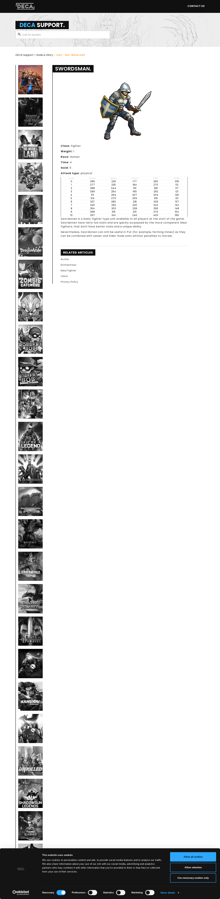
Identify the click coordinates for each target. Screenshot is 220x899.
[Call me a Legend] (30, 436)
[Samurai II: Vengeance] (30, 696)
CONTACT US (196, 6)
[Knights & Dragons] (30, 306)
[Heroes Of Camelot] (30, 209)
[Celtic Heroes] (30, 469)
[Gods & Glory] (30, 79)
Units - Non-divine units (70, 55)
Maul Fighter (68, 270)
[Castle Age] (30, 533)
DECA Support (24, 55)
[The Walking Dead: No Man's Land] (30, 144)
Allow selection (193, 867)
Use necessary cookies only (193, 877)
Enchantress (68, 265)
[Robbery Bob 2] (30, 371)
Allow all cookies (193, 856)
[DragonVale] (30, 242)
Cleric (64, 276)
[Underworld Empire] (30, 566)
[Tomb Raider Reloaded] (30, 825)
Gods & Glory (44, 55)
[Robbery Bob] (30, 339)
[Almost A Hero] (30, 177)
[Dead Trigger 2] (30, 728)
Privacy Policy (69, 281)
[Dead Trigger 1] (30, 663)
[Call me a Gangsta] (30, 404)
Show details (167, 892)
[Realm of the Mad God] (30, 112)
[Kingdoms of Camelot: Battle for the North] (30, 501)
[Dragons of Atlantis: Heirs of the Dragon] (30, 598)
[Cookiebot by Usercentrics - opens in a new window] (21, 892)
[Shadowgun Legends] (30, 793)
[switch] (92, 892)
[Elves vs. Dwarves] (30, 631)
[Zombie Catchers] (30, 274)
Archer (65, 259)
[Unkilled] (30, 761)
